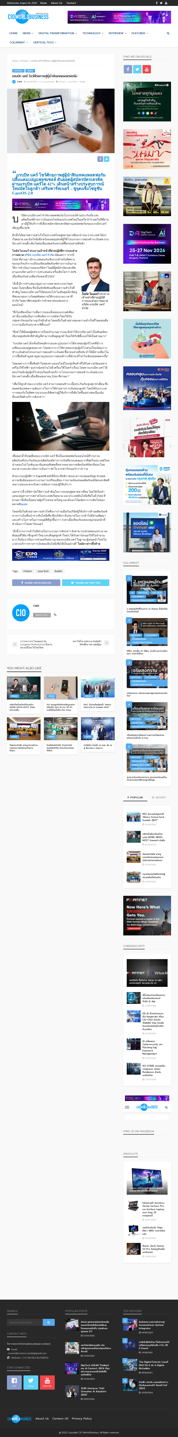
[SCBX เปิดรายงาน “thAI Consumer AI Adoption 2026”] (72, 1391)
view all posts (42, 615)
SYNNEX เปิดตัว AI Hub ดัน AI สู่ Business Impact (98, 746)
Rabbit (82, 81)
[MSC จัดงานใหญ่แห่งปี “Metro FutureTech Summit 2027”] (98, 688)
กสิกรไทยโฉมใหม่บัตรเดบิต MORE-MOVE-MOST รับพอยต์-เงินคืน (22, 707)
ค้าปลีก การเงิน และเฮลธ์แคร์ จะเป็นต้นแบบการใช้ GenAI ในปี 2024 (153, 1385)
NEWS (26, 33)
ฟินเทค (23, 504)
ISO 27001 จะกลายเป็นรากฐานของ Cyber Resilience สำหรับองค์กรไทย (153, 1070)
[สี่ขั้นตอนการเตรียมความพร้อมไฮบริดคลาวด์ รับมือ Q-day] (134, 998)
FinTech (18, 71)
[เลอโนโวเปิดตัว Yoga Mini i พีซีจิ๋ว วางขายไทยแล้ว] (134, 1230)
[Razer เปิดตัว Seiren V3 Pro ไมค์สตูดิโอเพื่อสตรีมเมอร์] (134, 1249)
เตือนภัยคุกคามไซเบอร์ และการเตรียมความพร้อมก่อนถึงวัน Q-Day (145, 736)
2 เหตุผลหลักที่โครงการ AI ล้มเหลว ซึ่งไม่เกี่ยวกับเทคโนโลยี (147, 610)
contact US (60, 1418)
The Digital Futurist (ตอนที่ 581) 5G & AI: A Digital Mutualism (153, 1365)
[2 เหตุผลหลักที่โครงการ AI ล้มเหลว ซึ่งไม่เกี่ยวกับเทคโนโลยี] (147, 590)
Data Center (138, 761)
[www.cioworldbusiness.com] (19, 1418)
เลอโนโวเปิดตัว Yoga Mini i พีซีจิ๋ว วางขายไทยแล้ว (153, 1230)
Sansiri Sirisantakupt (143, 600)
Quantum (137, 723)
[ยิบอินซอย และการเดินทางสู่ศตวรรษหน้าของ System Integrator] (130, 1325)
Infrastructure (140, 765)
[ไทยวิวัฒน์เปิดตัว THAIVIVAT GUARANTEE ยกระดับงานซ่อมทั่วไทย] (61, 728)
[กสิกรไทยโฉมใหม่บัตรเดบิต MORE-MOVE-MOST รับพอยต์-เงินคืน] (24, 688)
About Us (56, 3)
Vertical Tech (43, 42)
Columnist (17, 42)
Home (43, 3)
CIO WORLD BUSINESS (35, 1357)
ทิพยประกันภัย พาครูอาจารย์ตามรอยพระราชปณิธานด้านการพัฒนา (24, 748)
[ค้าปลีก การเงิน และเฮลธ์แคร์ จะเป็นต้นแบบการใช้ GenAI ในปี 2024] (130, 1385)
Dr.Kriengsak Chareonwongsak (142, 641)
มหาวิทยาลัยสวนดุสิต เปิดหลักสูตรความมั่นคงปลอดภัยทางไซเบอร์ (96, 1348)
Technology (91, 33)
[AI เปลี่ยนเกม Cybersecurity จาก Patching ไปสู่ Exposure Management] (134, 1044)
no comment (48, 81)
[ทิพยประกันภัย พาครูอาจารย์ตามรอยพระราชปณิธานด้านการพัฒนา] (24, 728)
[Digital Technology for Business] (28, 16)
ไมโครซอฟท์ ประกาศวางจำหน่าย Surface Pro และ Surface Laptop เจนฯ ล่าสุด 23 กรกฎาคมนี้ (153, 1209)
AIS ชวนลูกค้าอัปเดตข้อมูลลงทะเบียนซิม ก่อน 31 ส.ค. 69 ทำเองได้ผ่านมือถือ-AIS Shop (61, 707)
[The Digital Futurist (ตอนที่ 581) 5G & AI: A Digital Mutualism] (130, 1365)
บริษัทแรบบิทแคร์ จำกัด (39, 254)
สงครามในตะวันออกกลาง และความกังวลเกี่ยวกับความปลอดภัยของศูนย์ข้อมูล (147, 778)
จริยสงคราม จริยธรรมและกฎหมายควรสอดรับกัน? (147, 694)
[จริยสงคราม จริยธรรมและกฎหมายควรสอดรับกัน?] (147, 674)
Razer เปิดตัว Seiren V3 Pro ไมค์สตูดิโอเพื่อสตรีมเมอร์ (153, 1249)
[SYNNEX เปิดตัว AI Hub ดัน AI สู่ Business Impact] (98, 728)
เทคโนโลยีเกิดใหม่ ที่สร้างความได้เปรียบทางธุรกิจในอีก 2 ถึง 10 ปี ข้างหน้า (154, 1345)
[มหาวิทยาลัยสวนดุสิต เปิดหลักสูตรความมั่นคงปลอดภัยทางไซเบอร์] (72, 1348)
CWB (19, 81)
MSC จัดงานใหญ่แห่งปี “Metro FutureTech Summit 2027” (97, 706)
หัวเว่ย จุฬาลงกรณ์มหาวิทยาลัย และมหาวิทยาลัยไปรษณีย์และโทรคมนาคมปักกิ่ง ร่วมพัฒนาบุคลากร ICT (95, 1326)
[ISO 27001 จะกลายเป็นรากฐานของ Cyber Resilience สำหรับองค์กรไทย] (134, 1069)
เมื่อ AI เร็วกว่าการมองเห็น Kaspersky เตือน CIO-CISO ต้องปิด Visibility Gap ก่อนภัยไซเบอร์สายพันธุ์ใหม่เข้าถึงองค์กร (153, 1021)
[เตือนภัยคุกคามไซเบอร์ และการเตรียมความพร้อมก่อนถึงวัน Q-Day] (147, 716)
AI (132, 593)
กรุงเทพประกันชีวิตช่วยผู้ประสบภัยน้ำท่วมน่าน (153, 875)
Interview (116, 33)
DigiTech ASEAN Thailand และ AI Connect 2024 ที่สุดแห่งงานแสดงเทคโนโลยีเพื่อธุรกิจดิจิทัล (95, 1370)
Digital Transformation (56, 33)
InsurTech (72, 81)
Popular (136, 797)
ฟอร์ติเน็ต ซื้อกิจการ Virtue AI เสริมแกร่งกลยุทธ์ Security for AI (145, 981)
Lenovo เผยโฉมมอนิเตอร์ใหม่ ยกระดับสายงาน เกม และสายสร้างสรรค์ (146, 1189)
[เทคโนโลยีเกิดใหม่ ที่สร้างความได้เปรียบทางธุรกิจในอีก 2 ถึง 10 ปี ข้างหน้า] (130, 1345)
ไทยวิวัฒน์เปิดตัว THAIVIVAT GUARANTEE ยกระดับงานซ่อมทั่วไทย (60, 748)
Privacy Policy (82, 1418)
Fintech (62, 81)
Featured (138, 33)
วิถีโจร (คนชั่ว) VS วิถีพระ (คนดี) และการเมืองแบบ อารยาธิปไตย (147, 652)
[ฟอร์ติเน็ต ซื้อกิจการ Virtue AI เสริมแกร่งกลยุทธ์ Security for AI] (147, 973)
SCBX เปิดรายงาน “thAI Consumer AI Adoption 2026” (93, 1391)
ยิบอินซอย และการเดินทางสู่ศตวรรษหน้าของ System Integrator (151, 1325)
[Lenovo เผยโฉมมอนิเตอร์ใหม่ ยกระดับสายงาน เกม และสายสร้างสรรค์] (147, 1181)
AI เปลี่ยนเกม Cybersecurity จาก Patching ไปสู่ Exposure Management (152, 1047)
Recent (160, 797)
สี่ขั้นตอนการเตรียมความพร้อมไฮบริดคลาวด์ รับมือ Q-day (153, 998)
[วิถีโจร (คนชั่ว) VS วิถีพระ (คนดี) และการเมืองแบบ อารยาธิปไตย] (147, 632)
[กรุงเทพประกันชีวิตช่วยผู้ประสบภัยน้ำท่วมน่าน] (134, 877)
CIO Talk (156, 593)
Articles (142, 593)
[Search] (168, 33)
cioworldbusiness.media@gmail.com (27, 1353)
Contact (71, 3)
